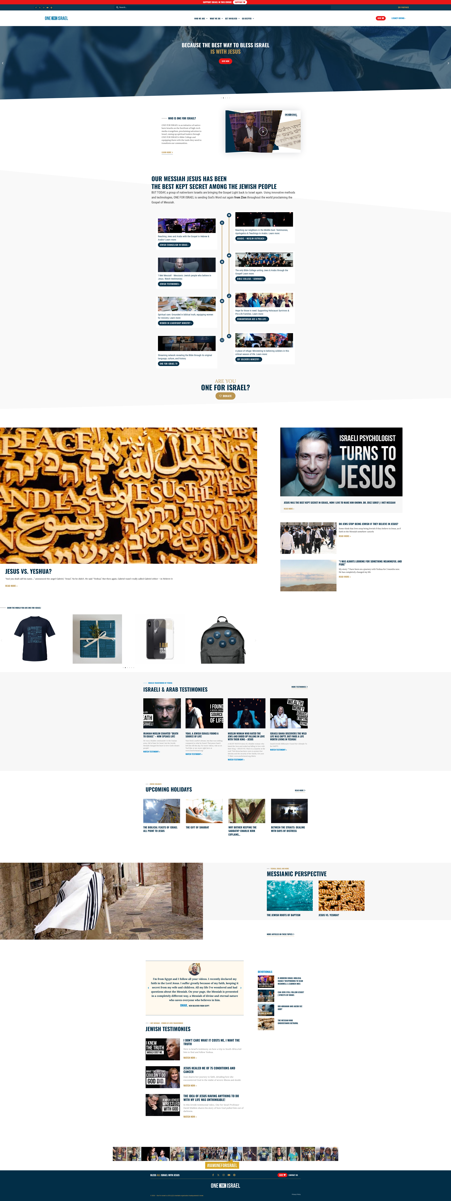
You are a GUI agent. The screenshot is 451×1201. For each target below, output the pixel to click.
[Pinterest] (51, 7)
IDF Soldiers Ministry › (248, 359)
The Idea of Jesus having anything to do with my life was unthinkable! (211, 1098)
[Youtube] (47, 7)
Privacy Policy (296, 1194)
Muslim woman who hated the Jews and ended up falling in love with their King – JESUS (246, 736)
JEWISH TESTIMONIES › (170, 283)
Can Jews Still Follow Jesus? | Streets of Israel (291, 993)
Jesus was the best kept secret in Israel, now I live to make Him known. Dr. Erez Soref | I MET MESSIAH (339, 502)
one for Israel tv (169, 363)
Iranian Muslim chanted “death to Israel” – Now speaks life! (160, 735)
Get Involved (231, 18)
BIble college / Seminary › (250, 278)
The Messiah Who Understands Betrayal (288, 1022)
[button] (2, 63)
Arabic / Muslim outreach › (251, 238)
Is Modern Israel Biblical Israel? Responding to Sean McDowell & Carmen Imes (290, 981)
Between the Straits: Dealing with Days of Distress (288, 829)
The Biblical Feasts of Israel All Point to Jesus (160, 829)
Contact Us (293, 1175)
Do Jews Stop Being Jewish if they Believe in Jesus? (368, 524)
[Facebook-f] (36, 7)
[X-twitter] (39, 7)
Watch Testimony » (151, 751)
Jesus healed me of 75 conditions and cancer (209, 1070)
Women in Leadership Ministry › (176, 323)
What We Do (215, 18)
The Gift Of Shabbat (197, 827)
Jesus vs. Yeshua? (28, 571)
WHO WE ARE (199, 18)
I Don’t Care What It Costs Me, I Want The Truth (211, 1042)
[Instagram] (43, 7)
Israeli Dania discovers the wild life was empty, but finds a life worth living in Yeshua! (288, 736)
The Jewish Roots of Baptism (283, 915)
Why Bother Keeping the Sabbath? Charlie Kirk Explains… (242, 830)
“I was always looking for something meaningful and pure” (370, 562)
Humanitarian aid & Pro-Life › (252, 319)
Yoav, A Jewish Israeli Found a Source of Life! (202, 735)
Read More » (11, 585)
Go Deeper (247, 18)
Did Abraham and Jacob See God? (290, 1008)
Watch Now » (190, 1057)
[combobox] (222, 7)
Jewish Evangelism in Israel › (174, 244)
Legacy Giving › (398, 18)
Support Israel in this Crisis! (217, 2)
